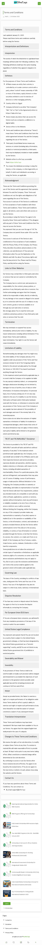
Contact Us (8, 920)
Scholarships (8, 908)
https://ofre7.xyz (15, 162)
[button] (6, 942)
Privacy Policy (9, 932)
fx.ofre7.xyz (26, 936)
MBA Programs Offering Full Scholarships (23, 814)
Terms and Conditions (11, 928)
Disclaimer (8, 924)
